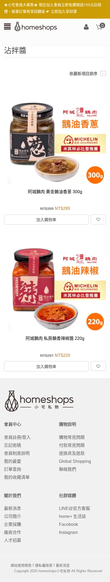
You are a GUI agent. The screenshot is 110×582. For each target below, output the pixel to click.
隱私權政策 (43, 565)
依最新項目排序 (83, 73)
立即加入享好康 (64, 11)
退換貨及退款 (72, 453)
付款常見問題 (72, 445)
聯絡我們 (67, 469)
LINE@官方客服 (74, 508)
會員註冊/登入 (17, 437)
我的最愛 (12, 461)
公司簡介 (12, 516)
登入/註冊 (86, 27)
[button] (98, 219)
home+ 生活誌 (72, 516)
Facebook (68, 524)
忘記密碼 (12, 445)
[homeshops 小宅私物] (35, 26)
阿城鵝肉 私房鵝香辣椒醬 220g (55, 338)
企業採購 (12, 524)
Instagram (68, 532)
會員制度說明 (17, 453)
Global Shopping (75, 461)
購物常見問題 (72, 437)
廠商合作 (12, 532)
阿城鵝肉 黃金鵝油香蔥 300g (55, 191)
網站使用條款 (21, 565)
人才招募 (12, 540)
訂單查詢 (12, 469)
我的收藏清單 (17, 477)
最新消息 (12, 508)
